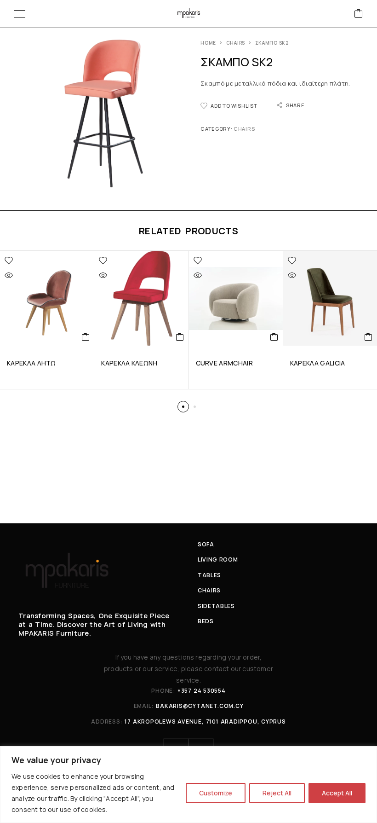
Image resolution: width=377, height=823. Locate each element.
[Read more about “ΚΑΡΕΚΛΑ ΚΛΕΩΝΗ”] (180, 337)
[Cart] (358, 14)
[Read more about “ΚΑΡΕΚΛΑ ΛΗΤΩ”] (86, 337)
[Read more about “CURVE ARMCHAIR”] (274, 337)
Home (208, 43)
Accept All (337, 792)
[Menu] (19, 14)
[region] (188, 784)
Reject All (277, 792)
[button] (183, 407)
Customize (215, 792)
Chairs (235, 43)
